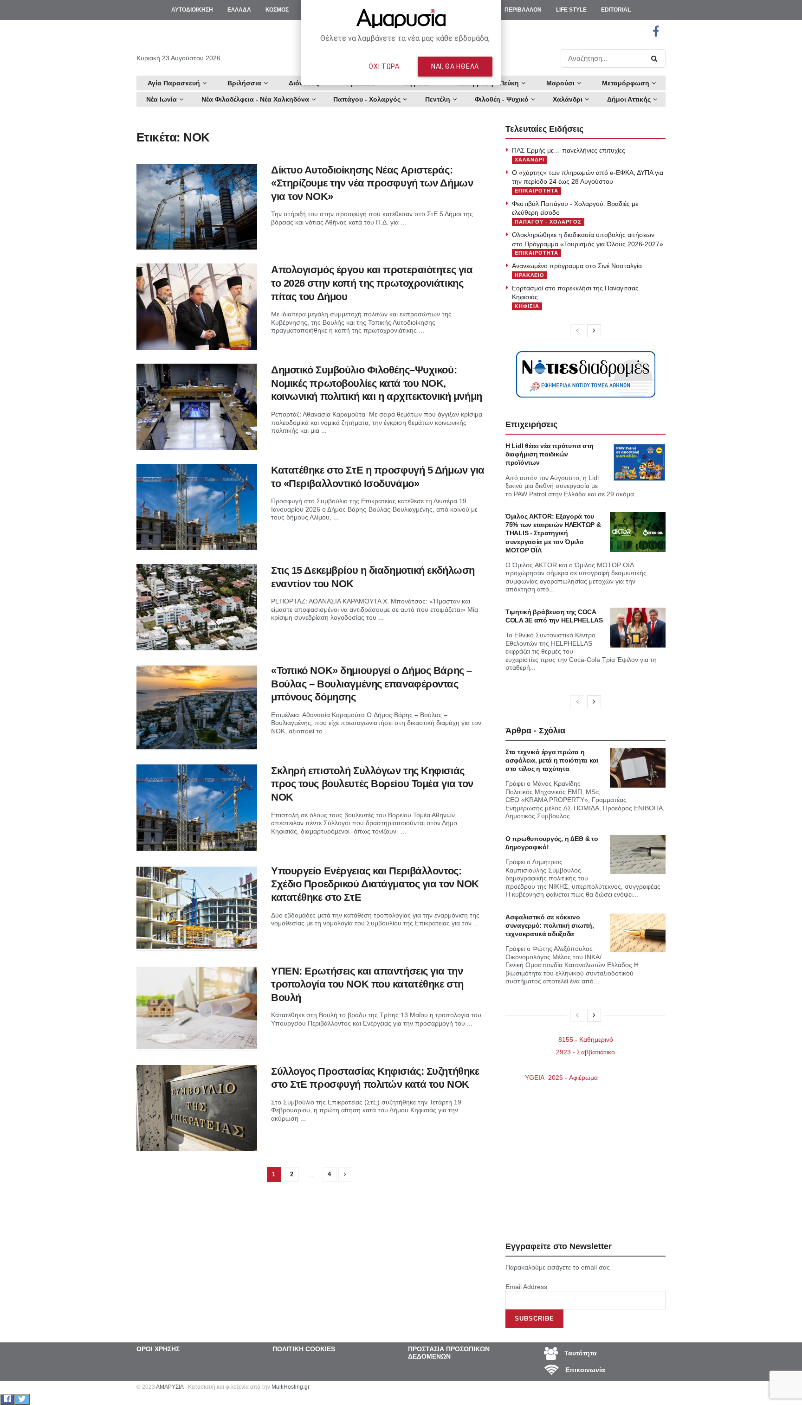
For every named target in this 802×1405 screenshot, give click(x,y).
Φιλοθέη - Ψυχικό (502, 99)
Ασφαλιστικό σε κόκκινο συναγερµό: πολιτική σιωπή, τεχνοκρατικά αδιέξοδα (549, 925)
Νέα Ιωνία (161, 99)
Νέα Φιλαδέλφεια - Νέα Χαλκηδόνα (255, 99)
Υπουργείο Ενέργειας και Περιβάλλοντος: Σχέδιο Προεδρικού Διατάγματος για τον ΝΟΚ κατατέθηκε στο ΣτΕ (375, 884)
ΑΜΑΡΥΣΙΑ (169, 1387)
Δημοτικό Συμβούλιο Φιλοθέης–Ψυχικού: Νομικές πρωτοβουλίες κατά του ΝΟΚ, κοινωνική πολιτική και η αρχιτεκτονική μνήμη (376, 383)
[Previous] (577, 330)
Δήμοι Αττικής (629, 99)
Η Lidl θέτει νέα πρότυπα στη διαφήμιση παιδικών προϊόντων (549, 454)
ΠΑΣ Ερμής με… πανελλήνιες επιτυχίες (568, 150)
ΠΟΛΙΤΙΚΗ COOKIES (303, 1349)
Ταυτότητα (580, 1353)
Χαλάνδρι (567, 99)
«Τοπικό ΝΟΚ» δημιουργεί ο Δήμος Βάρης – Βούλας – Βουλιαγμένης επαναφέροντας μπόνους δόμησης (371, 684)
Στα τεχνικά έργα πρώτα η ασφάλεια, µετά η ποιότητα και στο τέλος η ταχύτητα (552, 760)
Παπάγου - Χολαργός (367, 99)
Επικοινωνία (584, 1369)
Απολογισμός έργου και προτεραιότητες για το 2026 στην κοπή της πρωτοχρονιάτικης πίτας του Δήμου (371, 283)
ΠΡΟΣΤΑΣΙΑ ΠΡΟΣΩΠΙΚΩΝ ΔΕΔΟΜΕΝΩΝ (449, 1352)
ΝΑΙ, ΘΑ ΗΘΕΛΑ (455, 66)
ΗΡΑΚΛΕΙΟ (529, 275)
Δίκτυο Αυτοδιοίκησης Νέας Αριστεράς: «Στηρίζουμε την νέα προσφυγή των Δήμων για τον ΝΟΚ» (372, 183)
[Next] (594, 330)
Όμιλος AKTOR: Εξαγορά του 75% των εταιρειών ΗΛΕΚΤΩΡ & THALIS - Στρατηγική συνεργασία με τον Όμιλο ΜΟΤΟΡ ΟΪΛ (553, 533)
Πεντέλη (437, 99)
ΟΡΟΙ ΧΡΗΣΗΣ (158, 1349)
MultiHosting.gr (290, 1387)
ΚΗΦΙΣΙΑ (527, 306)
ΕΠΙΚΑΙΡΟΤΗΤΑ (536, 190)
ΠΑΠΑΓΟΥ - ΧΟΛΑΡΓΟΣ (548, 222)
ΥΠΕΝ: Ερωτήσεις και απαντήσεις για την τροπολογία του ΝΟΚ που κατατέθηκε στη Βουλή (367, 984)
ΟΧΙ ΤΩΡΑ (384, 66)
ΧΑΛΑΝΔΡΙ (529, 159)
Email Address (526, 1286)
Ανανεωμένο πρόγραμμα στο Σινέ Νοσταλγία (577, 265)
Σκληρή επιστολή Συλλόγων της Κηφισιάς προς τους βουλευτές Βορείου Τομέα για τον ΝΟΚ (372, 784)
